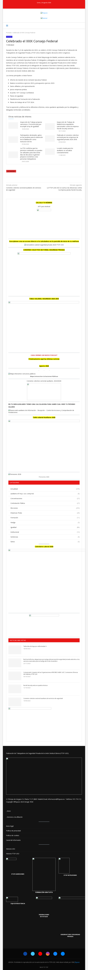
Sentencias (45, 537)
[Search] (81, 25)
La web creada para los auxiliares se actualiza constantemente (65, 150)
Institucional (45, 532)
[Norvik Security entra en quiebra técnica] (14, 689)
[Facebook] (36, 6)
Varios (45, 542)
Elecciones (45, 508)
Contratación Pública (45, 503)
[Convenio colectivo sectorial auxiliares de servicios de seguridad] (14, 702)
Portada (8, 33)
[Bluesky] (48, 6)
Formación (45, 518)
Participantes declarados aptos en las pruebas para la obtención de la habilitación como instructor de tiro (31, 138)
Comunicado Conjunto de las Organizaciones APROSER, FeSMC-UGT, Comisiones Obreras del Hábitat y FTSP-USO (50, 673)
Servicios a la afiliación (15, 817)
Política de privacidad (13, 831)
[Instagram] (45, 6)
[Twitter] (39, 6)
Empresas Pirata (45, 513)
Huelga (45, 522)
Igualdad (45, 527)
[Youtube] (42, 6)
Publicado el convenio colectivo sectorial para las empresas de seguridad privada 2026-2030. (68, 137)
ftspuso (77, 962)
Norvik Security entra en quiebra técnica (35, 685)
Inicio (9, 811)
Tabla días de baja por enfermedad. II (34, 646)
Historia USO (10, 849)
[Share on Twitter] (43, 180)
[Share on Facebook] (41, 180)
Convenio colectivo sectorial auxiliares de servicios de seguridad (43, 698)
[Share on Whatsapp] (45, 180)
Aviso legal (10, 826)
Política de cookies (12, 835)
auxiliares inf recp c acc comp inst (45, 494)
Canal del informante (13, 840)
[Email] (51, 6)
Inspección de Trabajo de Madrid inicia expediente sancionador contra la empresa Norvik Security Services (68, 125)
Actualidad (11, 171)
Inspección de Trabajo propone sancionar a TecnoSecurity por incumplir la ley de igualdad (31, 124)
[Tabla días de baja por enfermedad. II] (14, 650)
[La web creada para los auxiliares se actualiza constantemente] (50, 151)
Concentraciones (45, 498)
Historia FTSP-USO (12, 854)
